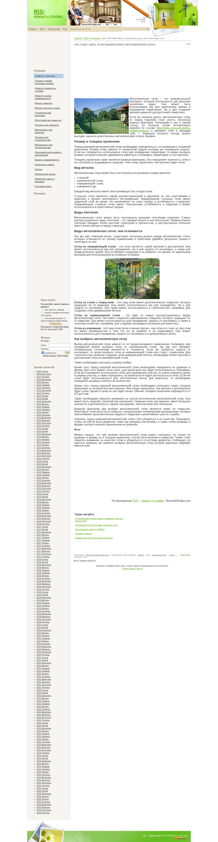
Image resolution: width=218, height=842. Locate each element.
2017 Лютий (42, 529)
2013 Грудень (43, 426)
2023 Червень (43, 736)
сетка (171, 555)
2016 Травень (43, 505)
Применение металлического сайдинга (94, 538)
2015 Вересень (43, 483)
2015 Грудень (43, 491)
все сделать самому (54, 310)
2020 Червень (43, 638)
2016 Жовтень (43, 518)
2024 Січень (42, 755)
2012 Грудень (43, 393)
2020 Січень (42, 625)
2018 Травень (43, 570)
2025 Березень (43, 794)
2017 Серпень (43, 546)
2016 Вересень (43, 516)
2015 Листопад (43, 488)
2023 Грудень (43, 753)
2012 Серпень (43, 388)
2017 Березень (43, 532)
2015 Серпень (43, 480)
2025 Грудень (43, 813)
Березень (95, 38)
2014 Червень (43, 442)
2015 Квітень (42, 469)
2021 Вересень (43, 679)
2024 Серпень (43, 775)
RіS (135, 500)
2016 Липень (42, 510)
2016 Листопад (43, 521)
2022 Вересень (43, 712)
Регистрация (54, 29)
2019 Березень (43, 597)
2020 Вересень (43, 646)
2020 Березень (43, 630)
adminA (141, 555)
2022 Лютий (42, 693)
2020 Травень (43, 636)
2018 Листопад (43, 587)
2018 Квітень (42, 567)
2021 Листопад (43, 685)
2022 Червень (43, 704)
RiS (38, 12)
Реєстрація (63, 355)
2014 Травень (43, 439)
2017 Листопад (43, 554)
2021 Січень (42, 657)
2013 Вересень (43, 418)
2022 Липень (42, 706)
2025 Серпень (43, 802)
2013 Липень (42, 412)
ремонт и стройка (153, 500)
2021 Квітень (42, 666)
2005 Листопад (43, 374)
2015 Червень (43, 475)
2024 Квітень (42, 764)
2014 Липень (42, 445)
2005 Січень (42, 371)
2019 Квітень (42, 600)
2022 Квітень (42, 698)
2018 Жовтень (43, 584)
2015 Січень (42, 461)
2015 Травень (43, 472)
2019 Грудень (43, 622)
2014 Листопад (43, 456)
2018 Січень (42, 559)
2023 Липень (42, 739)
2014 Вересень (43, 450)
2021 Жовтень (43, 682)
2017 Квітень (42, 535)
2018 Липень (42, 576)
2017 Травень (43, 537)
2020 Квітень (42, 633)
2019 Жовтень (43, 616)
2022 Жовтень (43, 715)
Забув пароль (49, 355)
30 (104, 38)
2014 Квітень (42, 437)
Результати (46, 326)
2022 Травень (43, 701)
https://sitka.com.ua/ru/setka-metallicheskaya (160, 129)
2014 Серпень (43, 448)
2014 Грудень (43, 458)
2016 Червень (43, 507)
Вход (42, 29)
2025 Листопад (43, 810)
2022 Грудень (43, 720)
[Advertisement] (49, 52)
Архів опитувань (61, 326)
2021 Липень (42, 674)
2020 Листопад (43, 652)
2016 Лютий (42, 497)
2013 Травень (43, 407)
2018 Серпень (43, 578)
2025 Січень (42, 788)
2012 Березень (43, 379)
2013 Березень (43, 401)
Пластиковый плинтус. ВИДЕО (89, 529)
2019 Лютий (42, 595)
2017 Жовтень (43, 551)
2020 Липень (42, 641)
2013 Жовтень (43, 420)
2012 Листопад (43, 390)
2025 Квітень (42, 796)
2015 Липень (42, 478)
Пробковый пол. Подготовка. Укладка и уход (96, 525)
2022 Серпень (43, 709)
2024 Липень (42, 772)
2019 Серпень (43, 611)
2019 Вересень (43, 614)
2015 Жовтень (43, 486)
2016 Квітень (42, 502)
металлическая (159, 555)
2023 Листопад (43, 750)
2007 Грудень (43, 377)
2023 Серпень (43, 742)
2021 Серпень (43, 676)
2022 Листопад (43, 717)
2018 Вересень (43, 581)
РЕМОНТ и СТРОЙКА (48, 16)
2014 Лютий (42, 431)
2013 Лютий (42, 398)
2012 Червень (43, 385)
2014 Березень (43, 434)
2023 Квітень (42, 731)
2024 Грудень (43, 785)
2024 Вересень (43, 777)
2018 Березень (43, 565)
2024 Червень (43, 769)
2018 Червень (43, 573)
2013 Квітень (42, 404)
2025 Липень (42, 799)
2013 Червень (43, 409)
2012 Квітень (42, 382)
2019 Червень (43, 606)
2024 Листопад (43, 783)
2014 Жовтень (43, 453)
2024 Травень (43, 766)
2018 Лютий (42, 562)
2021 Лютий (42, 660)
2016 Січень (42, 494)
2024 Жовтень (43, 780)
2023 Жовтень (43, 747)
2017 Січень (42, 527)
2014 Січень (42, 428)
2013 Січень (42, 396)
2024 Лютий (42, 758)
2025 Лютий (42, 791)
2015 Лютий (42, 464)
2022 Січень (42, 690)
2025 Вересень (43, 805)
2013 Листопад (43, 423)
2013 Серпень (43, 415)
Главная (33, 29)
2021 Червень (43, 671)
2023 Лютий (42, 725)
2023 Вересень (43, 745)
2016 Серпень (43, 513)
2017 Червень (43, 540)
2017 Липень (42, 543)
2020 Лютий (42, 627)
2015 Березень (43, 467)
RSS (65, 29)
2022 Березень (43, 696)
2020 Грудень (43, 655)
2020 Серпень (43, 644)
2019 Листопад (43, 619)
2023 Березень (43, 728)
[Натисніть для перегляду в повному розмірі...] (132, 298)
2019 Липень (42, 608)
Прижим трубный (83, 534)
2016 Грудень (43, 524)
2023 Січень (42, 723)
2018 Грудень (43, 589)
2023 (86, 38)
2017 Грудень (43, 557)
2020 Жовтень (43, 649)
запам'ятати (50, 353)
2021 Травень (43, 668)
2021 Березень (43, 663)
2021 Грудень (43, 687)
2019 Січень (42, 592)
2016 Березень (43, 499)
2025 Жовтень (43, 807)
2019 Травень (43, 603)
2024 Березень (43, 761)
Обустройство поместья (97, 555)
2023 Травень (43, 734)
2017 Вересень (43, 548)
